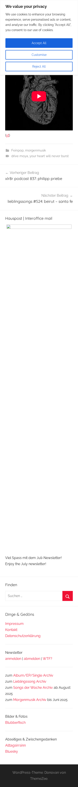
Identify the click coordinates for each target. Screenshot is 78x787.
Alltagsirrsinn (15, 745)
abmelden (32, 659)
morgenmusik (35, 150)
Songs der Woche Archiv (33, 688)
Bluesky (11, 751)
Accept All (39, 43)
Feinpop (17, 150)
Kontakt (11, 630)
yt (7, 135)
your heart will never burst (49, 156)
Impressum (14, 624)
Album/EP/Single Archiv (33, 675)
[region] (39, 37)
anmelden (13, 659)
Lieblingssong (24, 681)
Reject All (39, 66)
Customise (39, 55)
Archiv (41, 681)
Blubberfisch (15, 722)
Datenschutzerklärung (23, 636)
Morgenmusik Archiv (29, 700)
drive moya (19, 156)
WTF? (47, 659)
